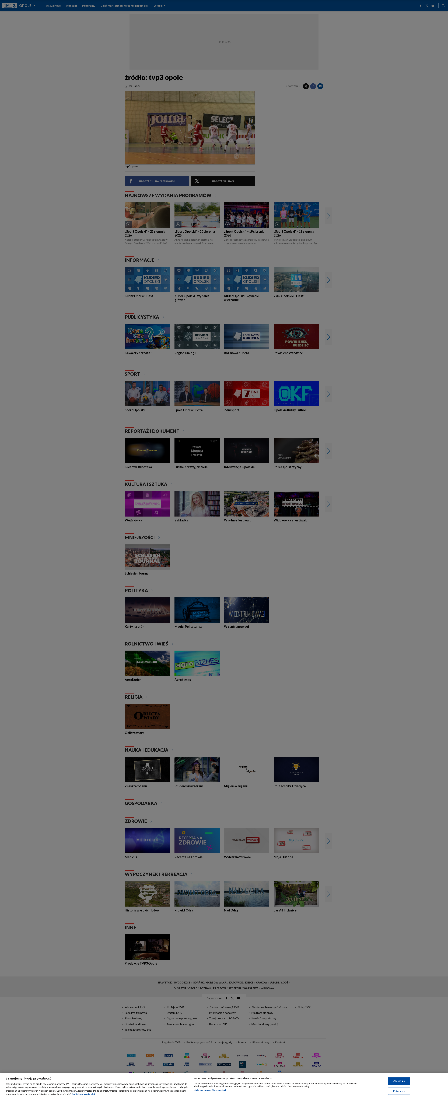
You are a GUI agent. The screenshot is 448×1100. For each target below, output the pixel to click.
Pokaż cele (399, 1090)
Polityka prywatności (83, 1094)
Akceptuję (399, 1080)
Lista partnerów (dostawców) (210, 1090)
